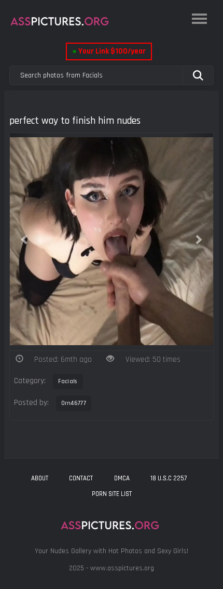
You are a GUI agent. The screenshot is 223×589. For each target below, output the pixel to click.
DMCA (122, 478)
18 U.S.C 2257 (168, 478)
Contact (81, 478)
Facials (68, 381)
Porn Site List (112, 494)
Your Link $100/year (109, 51)
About (39, 478)
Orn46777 (73, 403)
